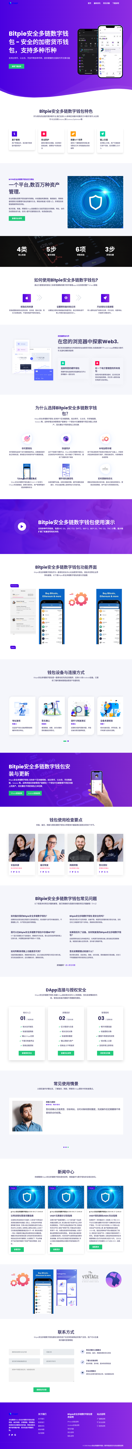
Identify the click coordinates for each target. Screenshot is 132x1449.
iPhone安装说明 (16, 793)
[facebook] (12, 872)
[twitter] (14, 872)
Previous (14, 586)
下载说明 (115, 3)
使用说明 (102, 1426)
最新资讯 (97, 3)
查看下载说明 (16, 66)
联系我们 (41, 1422)
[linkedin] (20, 872)
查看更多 (17, 1249)
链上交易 (104, 140)
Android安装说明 (34, 793)
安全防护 (45, 140)
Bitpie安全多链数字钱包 (20, 1212)
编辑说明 (102, 1419)
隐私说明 (71, 1436)
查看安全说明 (17, 218)
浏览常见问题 (105, 1053)
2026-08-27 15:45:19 (36, 1212)
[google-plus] (17, 872)
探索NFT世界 (76, 140)
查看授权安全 (27, 1053)
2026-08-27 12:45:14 (114, 1212)
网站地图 (41, 1429)
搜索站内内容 (42, 1390)
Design (13, 1188)
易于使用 (16, 140)
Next (13, 647)
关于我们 (41, 1419)
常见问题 (106, 3)
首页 (89, 3)
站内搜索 (41, 1433)
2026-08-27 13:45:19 (75, 1212)
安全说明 (71, 1432)
